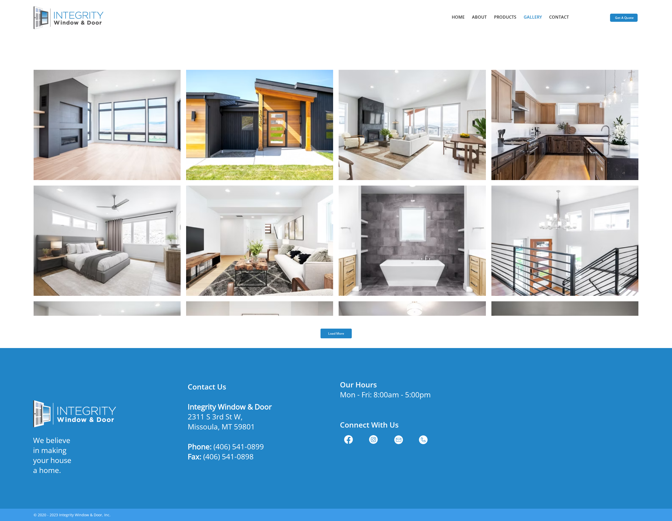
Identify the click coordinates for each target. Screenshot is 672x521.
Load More (336, 333)
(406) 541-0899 (238, 446)
